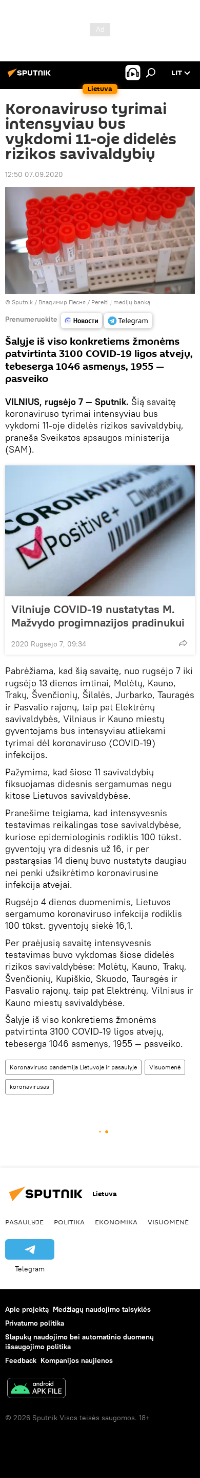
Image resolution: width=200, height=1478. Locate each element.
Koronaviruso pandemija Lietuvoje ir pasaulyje (73, 1067)
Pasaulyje (24, 1221)
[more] (183, 643)
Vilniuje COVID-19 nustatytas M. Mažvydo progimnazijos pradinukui (98, 615)
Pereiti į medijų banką (120, 302)
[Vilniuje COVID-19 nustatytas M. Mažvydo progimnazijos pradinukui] (100, 530)
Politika (69, 1221)
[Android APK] (36, 1389)
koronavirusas (29, 1086)
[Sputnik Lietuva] (30, 76)
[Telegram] (128, 320)
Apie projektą (27, 1309)
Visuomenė (165, 1067)
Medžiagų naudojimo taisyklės (102, 1309)
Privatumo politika (34, 1323)
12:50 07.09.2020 (34, 174)
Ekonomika (116, 1221)
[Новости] (81, 320)
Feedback (20, 1360)
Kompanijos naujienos (77, 1360)
